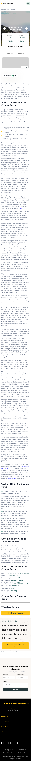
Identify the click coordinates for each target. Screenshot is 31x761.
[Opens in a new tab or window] (2, 743)
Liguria (13, 9)
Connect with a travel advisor (15, 646)
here (20, 208)
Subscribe (15, 689)
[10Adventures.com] (7, 3)
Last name (20, 674)
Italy (8, 9)
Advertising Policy (9, 753)
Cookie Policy (22, 753)
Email (5, 682)
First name (6, 674)
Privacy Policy (8, 750)
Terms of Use (22, 750)
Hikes (3, 9)
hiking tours (12, 478)
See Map (24, 67)
